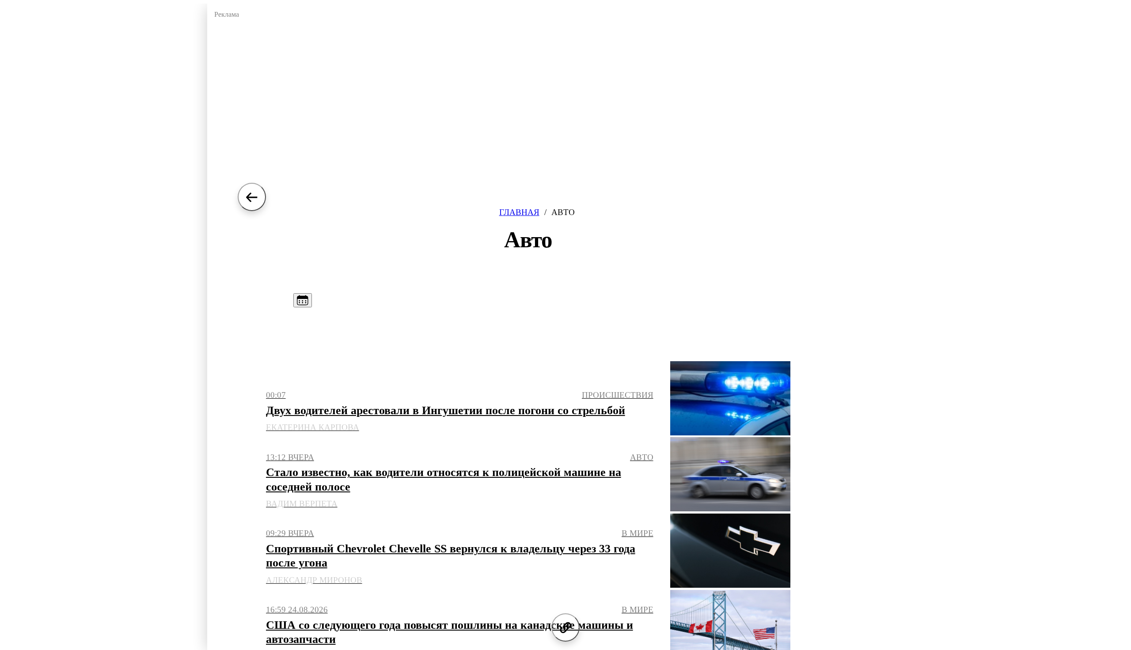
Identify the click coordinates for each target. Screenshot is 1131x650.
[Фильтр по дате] (302, 300)
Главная (519, 212)
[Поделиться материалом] (565, 627)
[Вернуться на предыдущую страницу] (252, 197)
